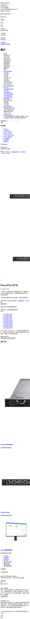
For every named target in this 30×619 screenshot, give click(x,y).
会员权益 (6, 73)
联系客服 (4, 338)
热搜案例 (6, 102)
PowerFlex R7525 (8, 325)
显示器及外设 (7, 60)
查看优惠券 (21, 300)
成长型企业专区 (8, 95)
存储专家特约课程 (9, 89)
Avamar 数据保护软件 (7, 550)
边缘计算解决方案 (9, 110)
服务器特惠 (7, 61)
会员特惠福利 (7, 71)
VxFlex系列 (22, 152)
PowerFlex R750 (8, 318)
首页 (3, 152)
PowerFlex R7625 (8, 328)
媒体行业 (23, 118)
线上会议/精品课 (8, 85)
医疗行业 (8, 118)
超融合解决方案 (8, 111)
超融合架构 (7, 66)
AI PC (5, 128)
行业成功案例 (7, 116)
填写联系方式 (4, 596)
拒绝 (2, 616)
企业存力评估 (7, 84)
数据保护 (6, 68)
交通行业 (18, 118)
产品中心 (8, 152)
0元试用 (6, 76)
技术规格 (6, 557)
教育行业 (13, 116)
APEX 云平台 (7, 113)
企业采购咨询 (4, 572)
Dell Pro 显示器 (8, 136)
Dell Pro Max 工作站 (9, 135)
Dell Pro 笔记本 (8, 131)
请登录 (2, 11)
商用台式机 (7, 58)
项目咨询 (3, 569)
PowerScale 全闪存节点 (7, 444)
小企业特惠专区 (8, 97)
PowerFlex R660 (8, 317)
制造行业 (18, 116)
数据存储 (6, 139)
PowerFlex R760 (8, 319)
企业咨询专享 (12, 338)
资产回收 (6, 79)
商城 (5, 53)
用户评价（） (8, 560)
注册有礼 (7, 11)
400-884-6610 (5, 336)
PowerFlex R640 (8, 314)
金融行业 (23, 116)
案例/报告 (6, 98)
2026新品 (6, 130)
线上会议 (6, 87)
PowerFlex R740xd (8, 321)
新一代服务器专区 (9, 94)
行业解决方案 (7, 114)
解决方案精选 (7, 106)
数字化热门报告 (8, 100)
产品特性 (6, 556)
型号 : (2, 311)
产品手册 (6, 103)
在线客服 (5, 7)
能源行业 (13, 118)
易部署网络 (7, 63)
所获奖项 (6, 559)
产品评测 (6, 105)
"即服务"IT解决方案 (9, 108)
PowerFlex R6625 (8, 326)
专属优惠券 (7, 81)
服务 (5, 69)
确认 (2, 617)
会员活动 (6, 74)
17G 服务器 (7, 138)
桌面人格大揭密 (8, 82)
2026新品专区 (7, 77)
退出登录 (8, 14)
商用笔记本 (7, 55)
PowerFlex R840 (8, 322)
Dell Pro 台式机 (8, 133)
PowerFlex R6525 (8, 323)
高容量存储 (7, 65)
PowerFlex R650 (8, 315)
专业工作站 (7, 57)
